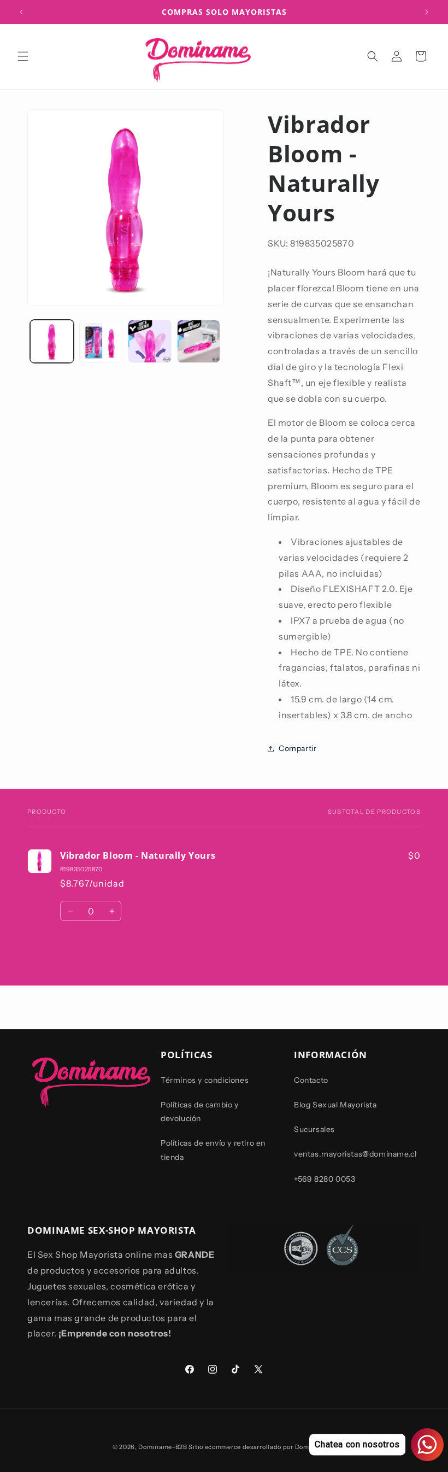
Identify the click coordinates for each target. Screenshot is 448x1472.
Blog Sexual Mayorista (335, 1105)
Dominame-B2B (162, 1447)
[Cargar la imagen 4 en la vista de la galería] (199, 341)
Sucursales (314, 1129)
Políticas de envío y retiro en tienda (213, 1150)
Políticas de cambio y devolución (200, 1111)
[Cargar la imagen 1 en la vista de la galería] (52, 341)
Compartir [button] (297, 748)
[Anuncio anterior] (21, 12)
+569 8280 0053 (324, 1179)
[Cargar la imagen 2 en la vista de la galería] (101, 341)
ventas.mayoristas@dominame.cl (355, 1154)
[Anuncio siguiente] (427, 12)
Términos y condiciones (205, 1080)
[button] (23, 56)
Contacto (311, 1080)
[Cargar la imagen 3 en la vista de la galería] (150, 341)
